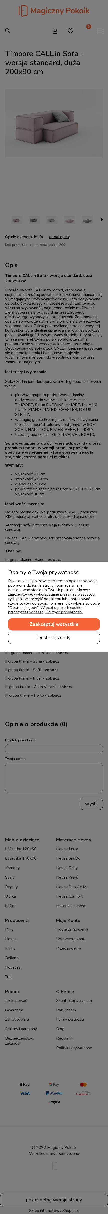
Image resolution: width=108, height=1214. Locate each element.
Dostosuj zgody (54, 638)
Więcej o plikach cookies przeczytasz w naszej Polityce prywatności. (45, 610)
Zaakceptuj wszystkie (54, 624)
